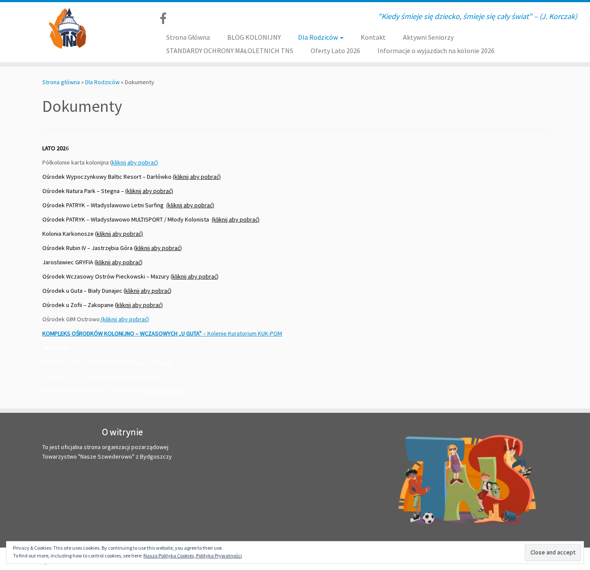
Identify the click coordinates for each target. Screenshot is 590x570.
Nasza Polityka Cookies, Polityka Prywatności (192, 555)
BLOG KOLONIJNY (254, 37)
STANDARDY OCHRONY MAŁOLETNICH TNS (229, 50)
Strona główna (61, 82)
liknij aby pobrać (149, 362)
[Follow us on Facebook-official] (166, 18)
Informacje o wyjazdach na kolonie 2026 (436, 50)
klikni (123, 376)
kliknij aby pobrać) (135, 162)
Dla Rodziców (318, 37)
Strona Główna (188, 37)
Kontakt (373, 37)
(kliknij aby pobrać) (197, 176)
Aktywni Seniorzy (428, 37)
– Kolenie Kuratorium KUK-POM (162, 333)
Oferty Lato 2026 (335, 50)
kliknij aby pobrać (158, 248)
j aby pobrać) (146, 376)
